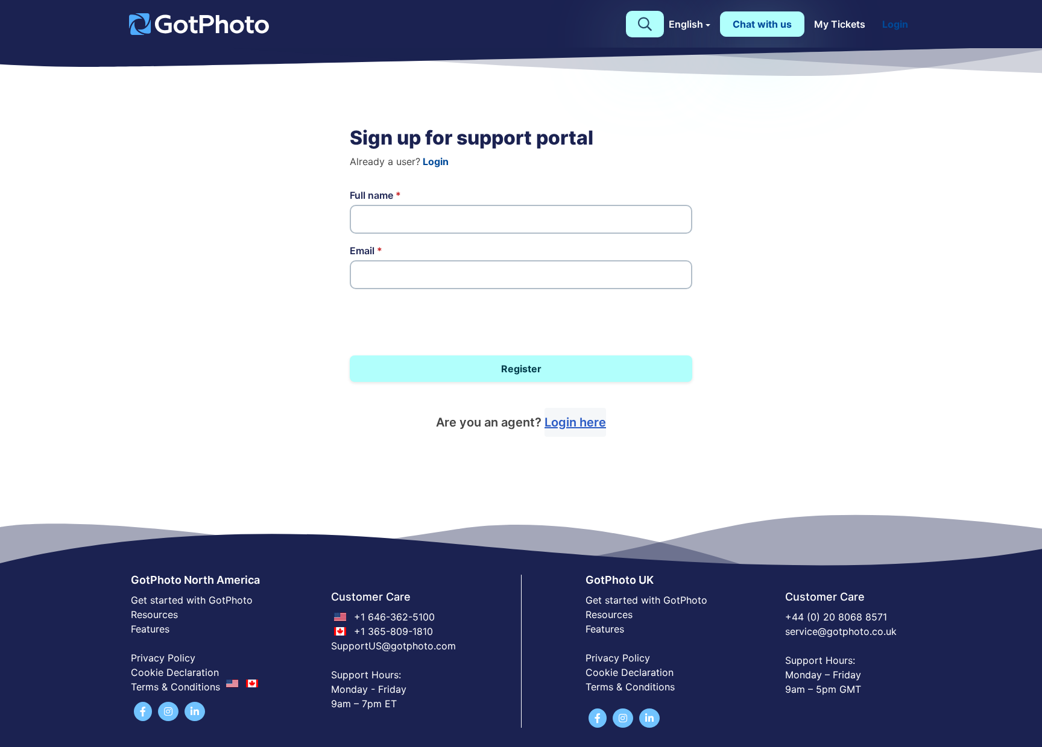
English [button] (686, 24)
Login (895, 24)
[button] (645, 24)
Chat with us (762, 24)
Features (150, 629)
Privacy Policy (163, 658)
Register (521, 369)
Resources (154, 614)
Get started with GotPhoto (192, 600)
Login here (575, 422)
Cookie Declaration (175, 672)
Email (366, 251)
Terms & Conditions (630, 687)
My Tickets (839, 24)
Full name (375, 195)
